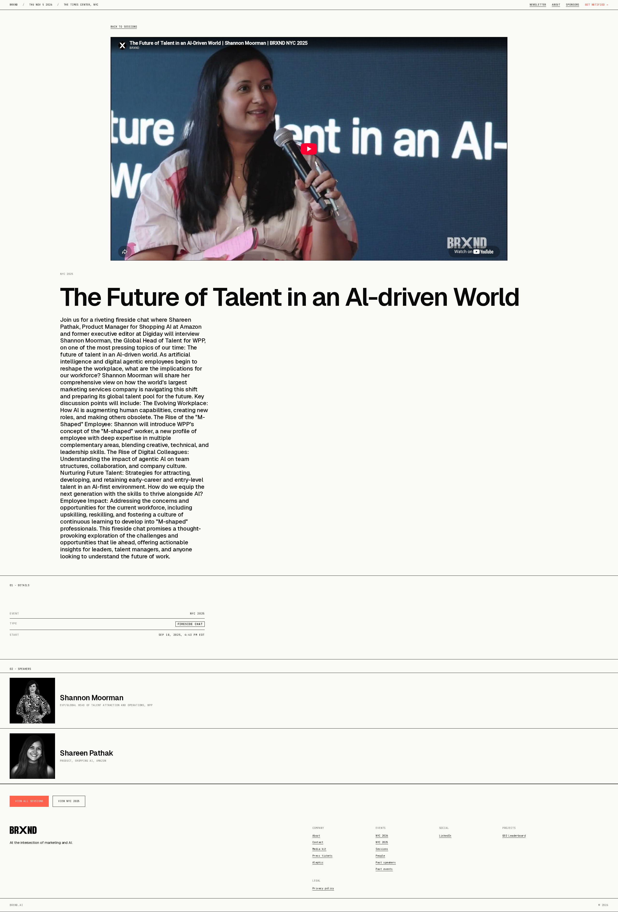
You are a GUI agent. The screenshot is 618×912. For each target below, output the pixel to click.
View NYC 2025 (69, 801)
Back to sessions (124, 26)
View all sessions (29, 801)
